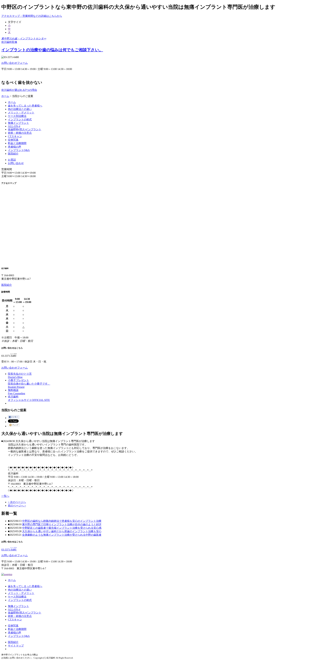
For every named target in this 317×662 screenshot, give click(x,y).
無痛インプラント (18, 123)
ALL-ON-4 (14, 126)
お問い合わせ (16, 163)
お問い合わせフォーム (14, 63)
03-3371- (9, 549)
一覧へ (5, 496)
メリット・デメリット (21, 112)
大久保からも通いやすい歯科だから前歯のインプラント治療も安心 (61, 531)
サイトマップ (16, 645)
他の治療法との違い (20, 109)
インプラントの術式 (20, 119)
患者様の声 (14, 146)
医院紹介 (13, 153)
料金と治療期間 (17, 143)
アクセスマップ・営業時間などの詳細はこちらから (31, 16)
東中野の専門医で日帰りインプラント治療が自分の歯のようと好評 (61, 524)
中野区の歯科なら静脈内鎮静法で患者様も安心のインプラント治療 (61, 521)
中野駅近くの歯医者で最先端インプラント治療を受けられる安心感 (61, 527)
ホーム (5, 96)
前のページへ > (17, 505)
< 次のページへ (17, 502)
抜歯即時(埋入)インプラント (24, 129)
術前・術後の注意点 (20, 132)
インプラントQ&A (19, 150)
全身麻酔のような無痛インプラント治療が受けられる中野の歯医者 (61, 534)
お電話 (12, 159)
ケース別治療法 (17, 116)
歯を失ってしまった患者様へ (25, 105)
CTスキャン (15, 136)
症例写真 (13, 139)
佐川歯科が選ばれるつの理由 (19, 90)
